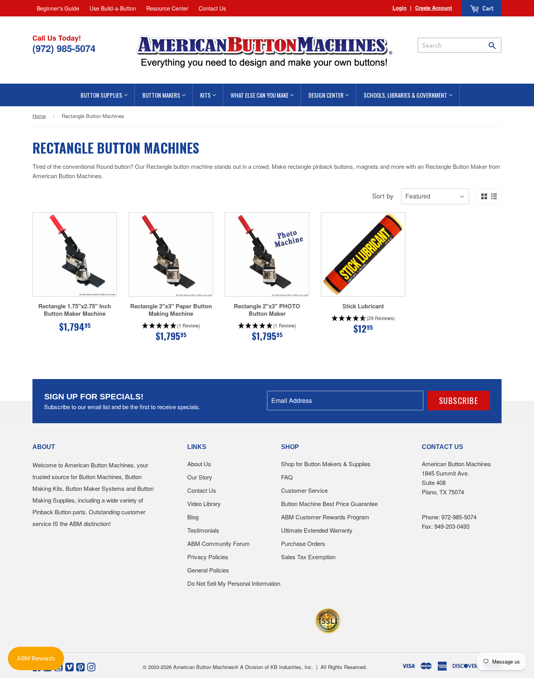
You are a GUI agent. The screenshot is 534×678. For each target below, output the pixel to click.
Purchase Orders (303, 543)
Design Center (326, 95)
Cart (487, 8)
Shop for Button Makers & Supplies (326, 464)
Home (39, 116)
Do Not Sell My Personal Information (233, 583)
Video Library (204, 503)
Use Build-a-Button (113, 8)
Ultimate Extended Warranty (317, 530)
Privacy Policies (207, 557)
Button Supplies (102, 95)
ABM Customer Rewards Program (325, 517)
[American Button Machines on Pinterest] (80, 666)
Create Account (433, 7)
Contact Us (212, 8)
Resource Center (167, 8)
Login (399, 7)
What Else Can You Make (260, 95)
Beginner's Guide (58, 8)
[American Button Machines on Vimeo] (69, 666)
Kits (206, 95)
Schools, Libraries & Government (406, 95)
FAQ (287, 477)
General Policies (208, 570)
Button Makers (161, 95)
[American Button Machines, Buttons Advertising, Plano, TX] (250, 619)
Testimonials (203, 530)
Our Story (199, 477)
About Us (199, 464)
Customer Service (304, 490)
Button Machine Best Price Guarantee (329, 503)
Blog (193, 517)
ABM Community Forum (218, 543)
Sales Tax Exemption (308, 557)
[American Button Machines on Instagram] (91, 666)
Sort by (383, 195)
